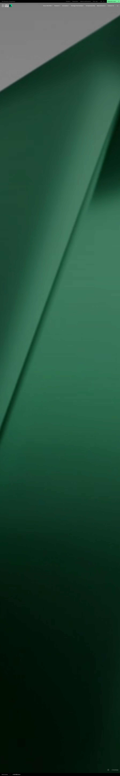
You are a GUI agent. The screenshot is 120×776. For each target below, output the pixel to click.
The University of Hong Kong (8, 1)
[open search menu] (117, 5)
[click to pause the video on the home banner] (108, 770)
